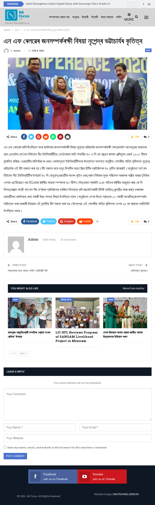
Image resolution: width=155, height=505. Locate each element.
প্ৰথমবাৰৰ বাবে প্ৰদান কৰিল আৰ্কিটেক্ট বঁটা (28, 270)
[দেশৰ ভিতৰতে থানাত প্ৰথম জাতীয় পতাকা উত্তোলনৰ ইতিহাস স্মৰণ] (125, 313)
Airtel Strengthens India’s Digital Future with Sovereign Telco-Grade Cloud (70, 3)
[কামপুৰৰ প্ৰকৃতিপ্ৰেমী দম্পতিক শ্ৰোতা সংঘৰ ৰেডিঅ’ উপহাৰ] (30, 313)
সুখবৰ (148, 50)
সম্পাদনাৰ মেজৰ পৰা (59, 17)
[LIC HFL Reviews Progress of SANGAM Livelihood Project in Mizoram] (77, 313)
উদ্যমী (85, 17)
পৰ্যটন (118, 17)
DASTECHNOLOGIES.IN (126, 494)
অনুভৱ (75, 17)
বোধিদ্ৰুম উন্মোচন (139, 270)
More (129, 19)
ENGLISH (66, 299)
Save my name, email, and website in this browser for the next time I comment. (57, 447)
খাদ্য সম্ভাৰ (107, 17)
